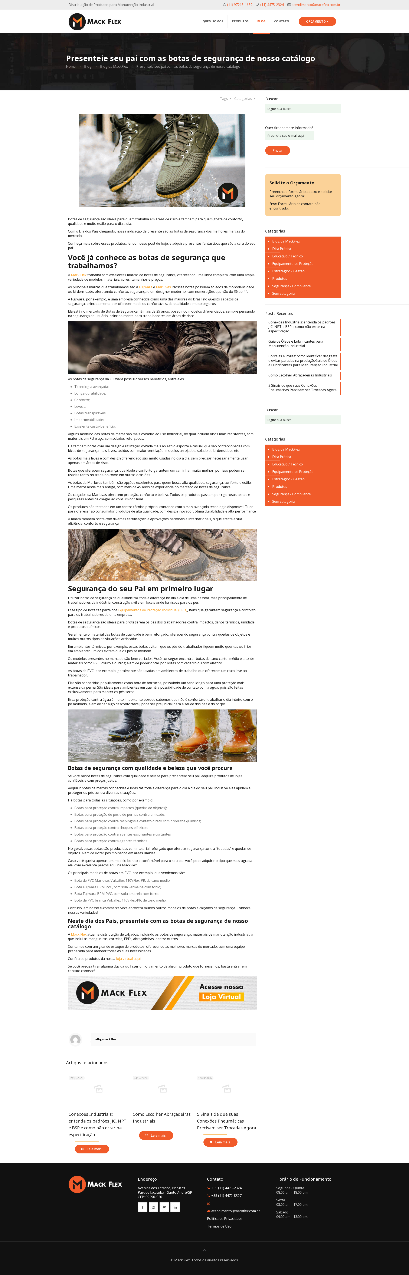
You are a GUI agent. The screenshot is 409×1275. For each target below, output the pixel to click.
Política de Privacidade (224, 1218)
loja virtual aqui (128, 958)
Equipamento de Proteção (293, 263)
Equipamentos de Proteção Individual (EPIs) (152, 610)
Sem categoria (283, 293)
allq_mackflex (106, 1039)
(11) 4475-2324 (271, 4)
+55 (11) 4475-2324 (226, 1188)
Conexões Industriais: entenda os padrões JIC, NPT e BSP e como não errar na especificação (302, 326)
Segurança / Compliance (291, 286)
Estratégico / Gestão (288, 271)
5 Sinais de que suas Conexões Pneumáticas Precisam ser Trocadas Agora (226, 1121)
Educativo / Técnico (287, 256)
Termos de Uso (219, 1226)
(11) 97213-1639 (239, 4)
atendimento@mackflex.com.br (315, 4)
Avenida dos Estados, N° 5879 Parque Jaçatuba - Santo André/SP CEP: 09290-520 (165, 1192)
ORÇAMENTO (316, 21)
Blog (88, 66)
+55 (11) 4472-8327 (226, 1195)
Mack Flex (78, 275)
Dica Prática (281, 248)
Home (71, 66)
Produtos (279, 278)
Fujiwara (145, 287)
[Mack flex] (95, 21)
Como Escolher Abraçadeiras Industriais (300, 375)
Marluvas (163, 287)
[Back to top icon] (204, 1250)
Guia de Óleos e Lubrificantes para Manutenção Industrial (295, 343)
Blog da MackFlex (114, 66)
